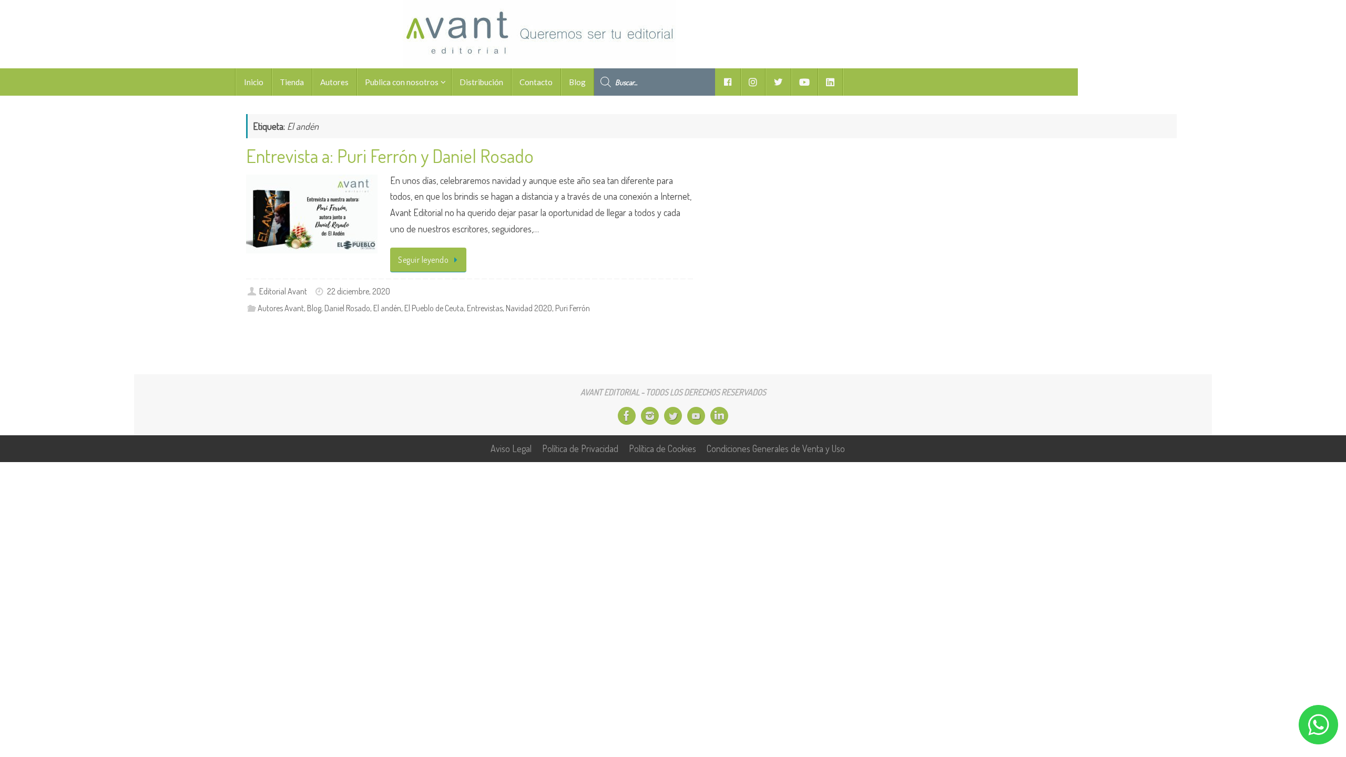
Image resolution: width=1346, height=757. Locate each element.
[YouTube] (696, 416)
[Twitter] (673, 416)
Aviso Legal (511, 448)
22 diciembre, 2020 (358, 290)
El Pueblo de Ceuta (434, 307)
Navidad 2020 (529, 307)
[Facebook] (627, 416)
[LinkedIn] (719, 416)
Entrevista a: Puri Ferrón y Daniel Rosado (390, 156)
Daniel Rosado (347, 307)
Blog (314, 307)
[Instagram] (650, 416)
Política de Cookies (662, 448)
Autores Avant (281, 307)
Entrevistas (485, 307)
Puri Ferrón (572, 307)
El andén (387, 307)
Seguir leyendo (423, 259)
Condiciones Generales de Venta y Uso (776, 448)
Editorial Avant (283, 290)
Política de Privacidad (580, 448)
